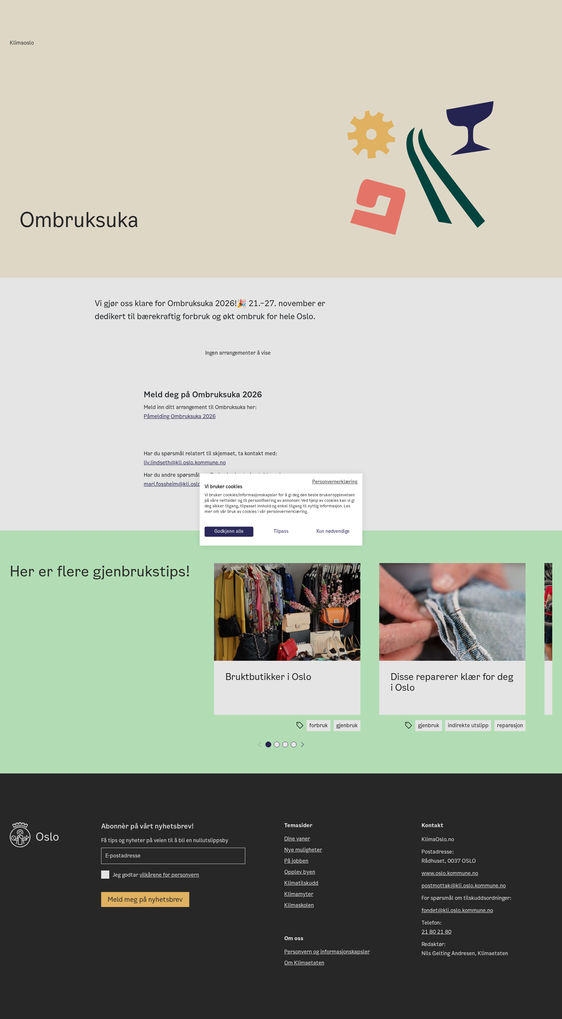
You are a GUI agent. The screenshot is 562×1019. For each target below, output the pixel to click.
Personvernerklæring (334, 482)
